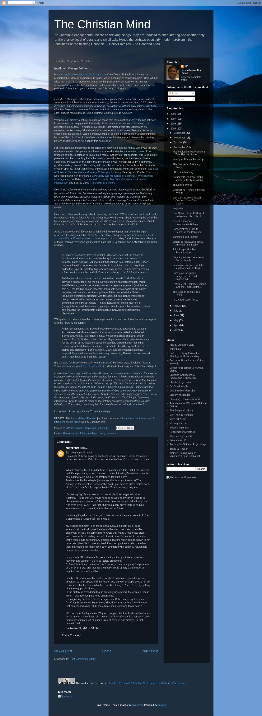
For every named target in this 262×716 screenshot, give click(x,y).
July (176, 310)
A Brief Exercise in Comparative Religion (186, 223)
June (177, 315)
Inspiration (178, 208)
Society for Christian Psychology (188, 444)
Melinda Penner (86, 418)
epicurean (137, 705)
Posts (174, 93)
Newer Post (63, 651)
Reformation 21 (178, 440)
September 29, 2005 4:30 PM (82, 628)
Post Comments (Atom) (83, 659)
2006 (174, 123)
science (112, 433)
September (180, 147)
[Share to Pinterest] (132, 428)
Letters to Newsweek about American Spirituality (188, 243)
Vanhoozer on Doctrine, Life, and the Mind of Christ (188, 267)
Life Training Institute (181, 414)
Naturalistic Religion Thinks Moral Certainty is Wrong (188, 178)
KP (186, 66)
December (180, 132)
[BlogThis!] (121, 428)
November (180, 137)
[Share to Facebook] (128, 428)
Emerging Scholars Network (185, 399)
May (176, 320)
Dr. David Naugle (179, 386)
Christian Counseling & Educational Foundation (183, 376)
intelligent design (97, 433)
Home (106, 651)
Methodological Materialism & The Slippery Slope (189, 153)
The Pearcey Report (181, 436)
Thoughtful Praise (182, 184)
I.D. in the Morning (183, 172)
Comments (177, 99)
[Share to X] (125, 428)
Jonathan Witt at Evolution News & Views (77, 238)
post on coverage (82, 74)
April (176, 325)
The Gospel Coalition (181, 410)
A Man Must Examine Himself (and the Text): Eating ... (189, 285)
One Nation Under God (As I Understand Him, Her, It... (188, 215)
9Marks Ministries (179, 427)
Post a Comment (71, 635)
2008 (174, 113)
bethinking (175, 349)
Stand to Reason (179, 448)
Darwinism (69, 433)
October (178, 142)
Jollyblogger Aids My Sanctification (184, 251)
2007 (174, 118)
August (178, 305)
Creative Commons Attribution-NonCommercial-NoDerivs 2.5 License (147, 683)
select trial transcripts (90, 366)
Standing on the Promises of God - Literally (188, 259)
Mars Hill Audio (178, 419)
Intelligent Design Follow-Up (188, 159)
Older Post (150, 651)
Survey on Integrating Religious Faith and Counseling (185, 276)
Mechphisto (73, 447)
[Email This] (117, 428)
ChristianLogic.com (180, 382)
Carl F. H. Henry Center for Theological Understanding (184, 355)
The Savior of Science (102, 182)
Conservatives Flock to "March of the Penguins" (188, 230)
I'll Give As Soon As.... (185, 299)
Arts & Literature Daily (182, 344)
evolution (81, 433)
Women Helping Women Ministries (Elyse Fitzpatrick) (185, 454)
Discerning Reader (180, 394)
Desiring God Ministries (182, 390)
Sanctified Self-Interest (185, 236)
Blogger (162, 705)
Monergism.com (178, 423)
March (177, 330)
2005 (174, 128)
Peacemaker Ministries (182, 431)
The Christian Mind (102, 24)
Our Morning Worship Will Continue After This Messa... (187, 200)
